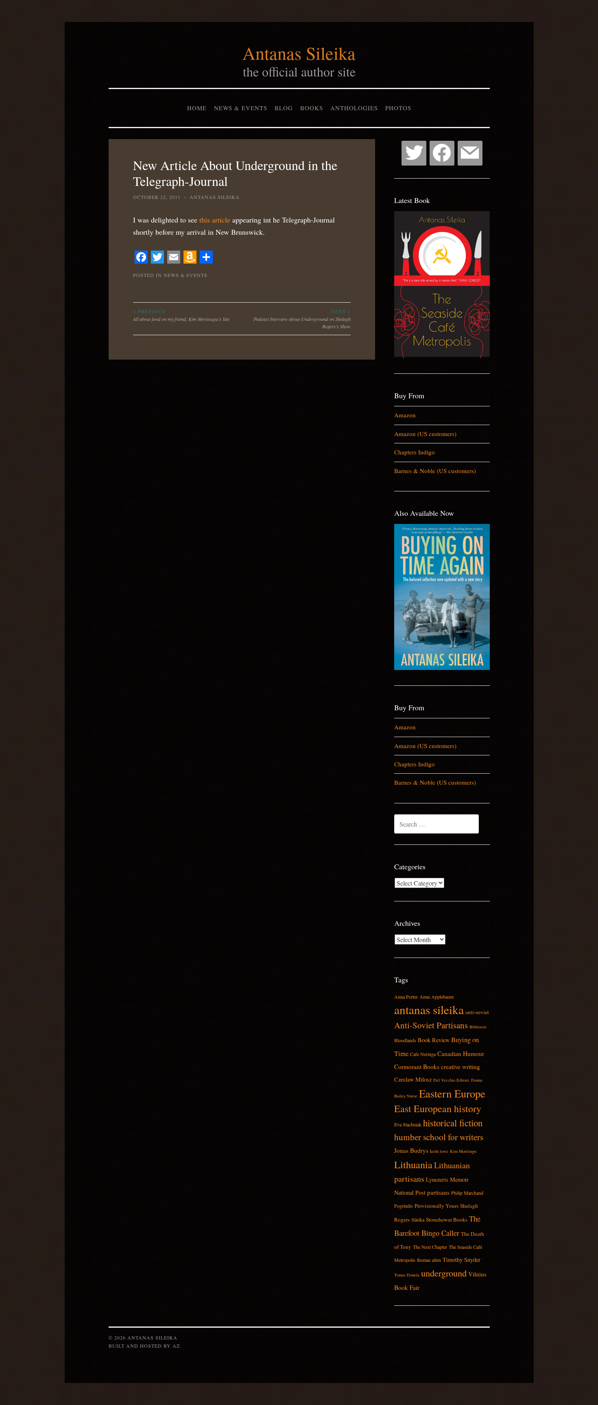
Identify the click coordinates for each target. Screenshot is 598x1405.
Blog (284, 108)
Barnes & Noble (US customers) (435, 471)
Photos (398, 108)
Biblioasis (478, 1027)
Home (197, 108)
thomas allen (429, 1260)
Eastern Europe (452, 1093)
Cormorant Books (416, 1066)
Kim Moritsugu (463, 1151)
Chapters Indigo (414, 452)
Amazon (405, 415)
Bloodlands (405, 1040)
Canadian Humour (460, 1053)
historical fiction (452, 1123)
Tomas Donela (406, 1275)
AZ (176, 1345)
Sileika (417, 1219)
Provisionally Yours (436, 1205)
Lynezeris (437, 1179)
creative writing (460, 1066)
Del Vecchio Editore (451, 1080)
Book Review (434, 1040)
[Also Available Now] (441, 667)
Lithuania (413, 1164)
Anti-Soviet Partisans (431, 1025)
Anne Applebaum (436, 996)
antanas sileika (429, 1009)
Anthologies (354, 108)
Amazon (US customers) (425, 434)
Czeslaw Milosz (413, 1079)
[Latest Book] (441, 356)
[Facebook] (442, 153)
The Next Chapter (430, 1247)
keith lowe (439, 1151)
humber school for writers (438, 1137)
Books (311, 108)
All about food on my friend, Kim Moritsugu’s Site (181, 315)
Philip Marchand (467, 1192)
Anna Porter (406, 996)
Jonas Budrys (411, 1150)
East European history (437, 1108)
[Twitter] (414, 153)
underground (444, 1273)
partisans (438, 1192)
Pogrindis (403, 1205)
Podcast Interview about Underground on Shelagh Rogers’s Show (302, 318)
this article (214, 220)
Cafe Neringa (423, 1054)
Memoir (459, 1179)
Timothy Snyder (461, 1259)
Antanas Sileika (299, 53)
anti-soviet (477, 1012)
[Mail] (470, 153)
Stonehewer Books (446, 1219)
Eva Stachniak (407, 1124)
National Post (410, 1192)
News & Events (240, 108)
